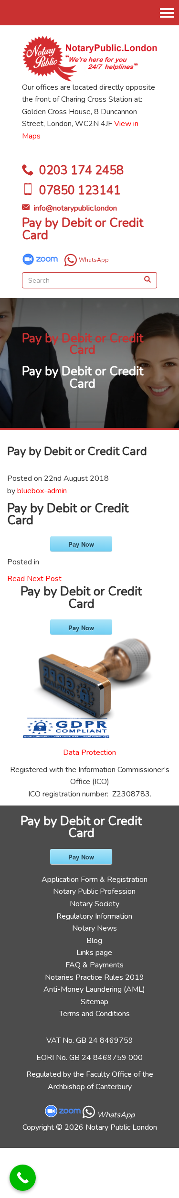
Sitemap (94, 1002)
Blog (94, 940)
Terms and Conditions (94, 1013)
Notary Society (94, 904)
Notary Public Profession (94, 891)
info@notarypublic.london (75, 208)
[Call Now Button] (23, 1178)
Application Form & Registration (94, 879)
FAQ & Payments (94, 965)
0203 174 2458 (81, 170)
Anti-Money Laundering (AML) (94, 989)
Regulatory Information (94, 916)
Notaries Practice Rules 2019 (94, 977)
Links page (94, 952)
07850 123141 (80, 190)
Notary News (94, 928)
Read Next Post (34, 578)
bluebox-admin (42, 491)
